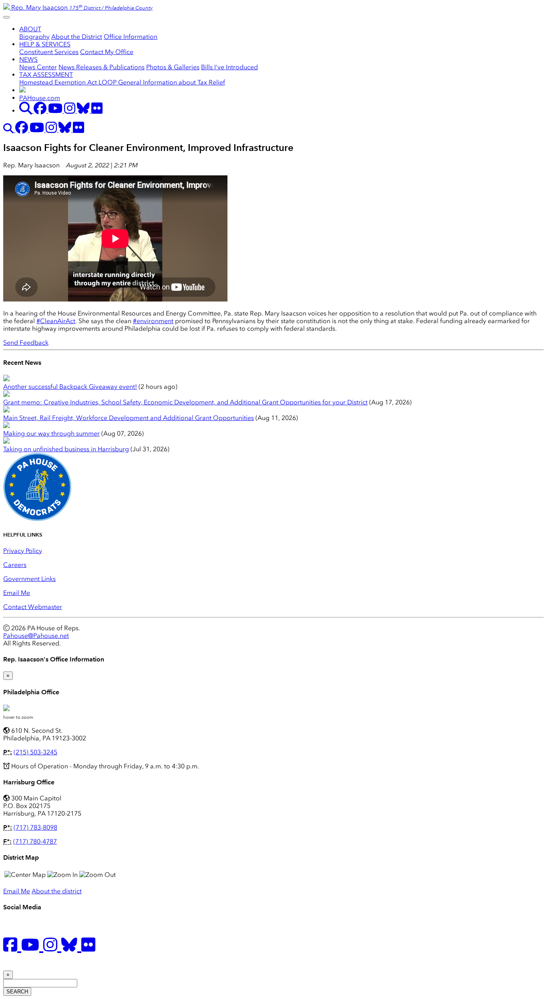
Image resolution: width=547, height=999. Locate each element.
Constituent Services (48, 52)
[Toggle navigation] (6, 17)
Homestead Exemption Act (59, 82)
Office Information (130, 36)
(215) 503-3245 (35, 752)
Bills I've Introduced (229, 67)
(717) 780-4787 (35, 841)
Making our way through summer (51, 433)
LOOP (108, 82)
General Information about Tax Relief (171, 82)
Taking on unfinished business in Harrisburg (66, 449)
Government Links (29, 579)
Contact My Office (106, 52)
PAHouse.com (39, 98)
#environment (153, 321)
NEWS (28, 59)
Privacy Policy (22, 551)
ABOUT (30, 29)
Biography (34, 36)
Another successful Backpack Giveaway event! (70, 386)
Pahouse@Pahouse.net (36, 635)
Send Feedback (25, 342)
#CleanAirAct (55, 321)
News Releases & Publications (101, 67)
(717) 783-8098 (35, 827)
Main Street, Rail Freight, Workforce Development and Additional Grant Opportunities (128, 418)
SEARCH (17, 992)
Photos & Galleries (172, 67)
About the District (76, 36)
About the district (57, 891)
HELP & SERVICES (44, 44)
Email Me (16, 593)
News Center (38, 67)
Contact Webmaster (32, 607)
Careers (14, 565)
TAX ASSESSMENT (46, 74)
